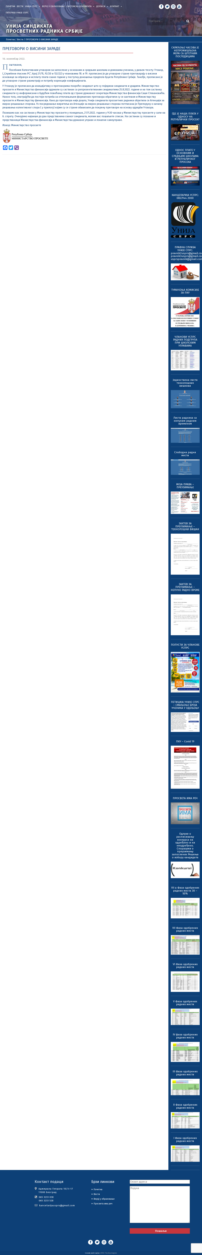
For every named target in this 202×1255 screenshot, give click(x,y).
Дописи (100, 6)
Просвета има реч (103, 1203)
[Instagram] (173, 6)
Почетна (10, 6)
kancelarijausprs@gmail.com (57, 1205)
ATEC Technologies (109, 1253)
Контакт (114, 6)
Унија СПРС (31, 6)
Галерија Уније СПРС (17, 12)
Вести (20, 6)
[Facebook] (161, 6)
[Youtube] (179, 6)
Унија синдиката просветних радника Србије (44, 28)
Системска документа (79, 6)
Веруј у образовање (53, 6)
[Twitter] (167, 6)
